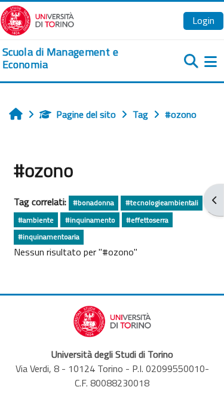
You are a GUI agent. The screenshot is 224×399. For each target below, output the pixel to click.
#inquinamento (90, 220)
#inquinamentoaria (48, 236)
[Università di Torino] (37, 19)
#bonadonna (93, 202)
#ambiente (36, 220)
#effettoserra (147, 220)
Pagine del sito (86, 114)
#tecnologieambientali (161, 202)
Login (203, 20)
